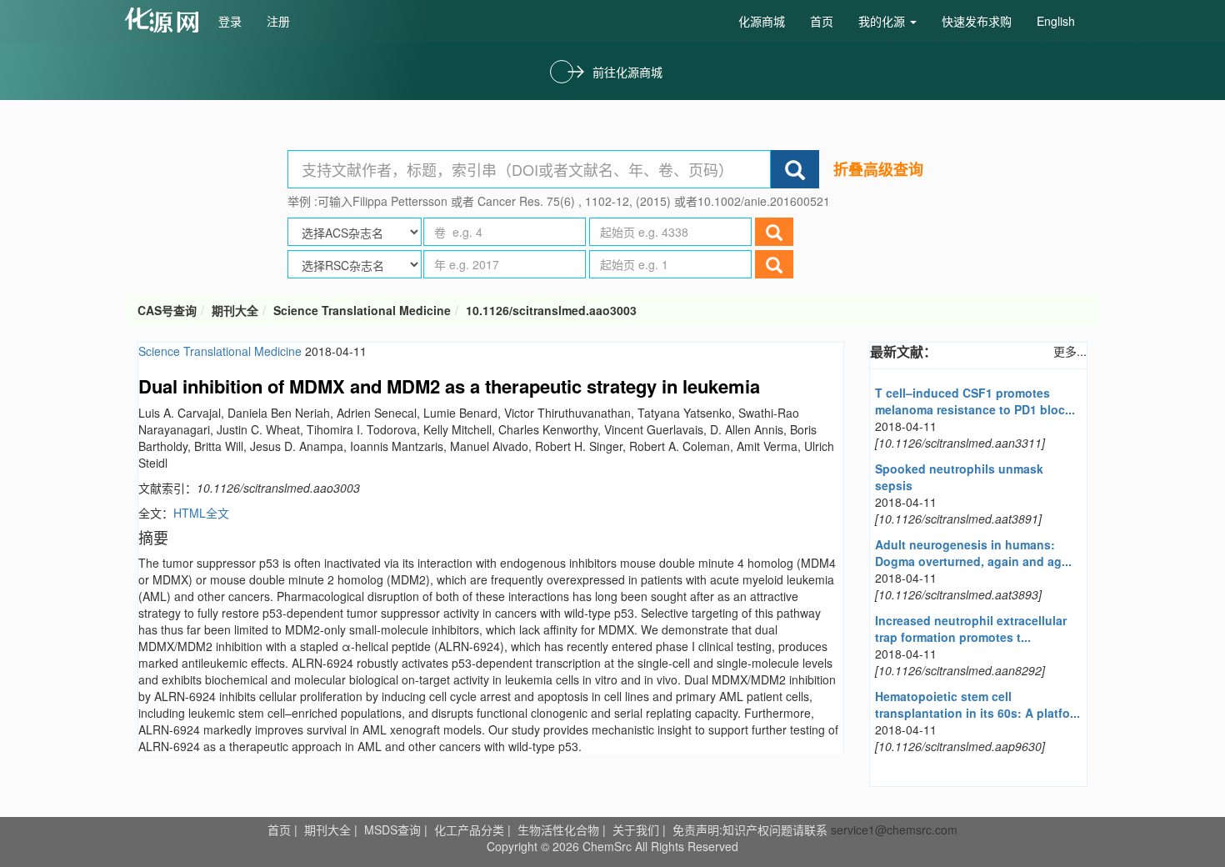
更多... (1070, 351)
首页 (821, 21)
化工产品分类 (469, 829)
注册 (278, 21)
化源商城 (761, 21)
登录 (230, 21)
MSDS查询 (392, 829)
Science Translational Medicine (362, 310)
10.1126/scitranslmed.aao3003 (551, 310)
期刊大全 (235, 310)
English (1056, 21)
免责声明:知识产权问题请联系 (751, 829)
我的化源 (883, 21)
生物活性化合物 (558, 829)
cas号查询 (165, 20)
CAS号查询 (167, 310)
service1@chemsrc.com (894, 829)
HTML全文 (201, 512)
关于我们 (635, 829)
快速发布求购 (977, 21)
